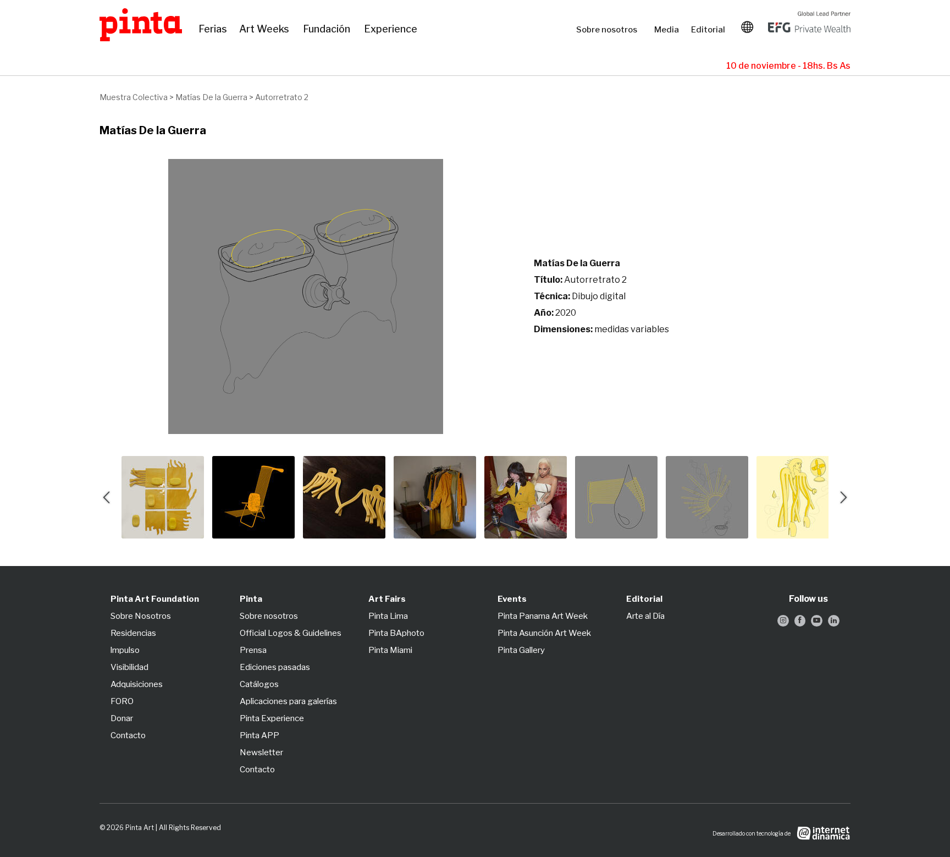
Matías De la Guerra (211, 97)
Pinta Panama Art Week (543, 616)
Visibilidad (129, 667)
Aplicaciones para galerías (288, 701)
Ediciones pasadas (275, 667)
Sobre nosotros (609, 30)
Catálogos (259, 684)
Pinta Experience (272, 718)
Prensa (253, 650)
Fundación (328, 29)
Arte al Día (645, 616)
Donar (122, 718)
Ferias (213, 29)
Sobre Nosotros (141, 616)
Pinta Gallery (521, 650)
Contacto (128, 735)
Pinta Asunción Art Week (544, 633)
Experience (391, 29)
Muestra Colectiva (134, 97)
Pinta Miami (390, 650)
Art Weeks (265, 29)
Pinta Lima (388, 616)
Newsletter (261, 752)
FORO (122, 701)
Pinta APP (259, 735)
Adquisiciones (137, 684)
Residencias (133, 633)
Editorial (709, 30)
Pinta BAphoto (396, 633)
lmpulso (125, 650)
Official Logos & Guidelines (290, 633)
